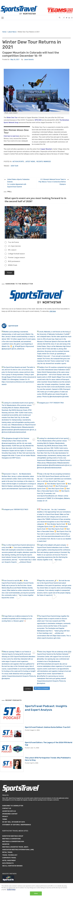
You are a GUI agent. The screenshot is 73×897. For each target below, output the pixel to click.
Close (36, 893)
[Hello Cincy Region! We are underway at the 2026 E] (54, 667)
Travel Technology (9, 855)
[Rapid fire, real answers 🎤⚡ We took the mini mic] (54, 596)
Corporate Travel (9, 857)
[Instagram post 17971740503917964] (54, 419)
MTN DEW (38, 120)
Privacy (5, 816)
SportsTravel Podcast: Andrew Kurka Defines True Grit (47, 727)
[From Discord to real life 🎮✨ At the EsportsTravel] (19, 596)
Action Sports (18, 161)
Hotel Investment (9, 860)
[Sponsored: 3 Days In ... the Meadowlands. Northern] (19, 490)
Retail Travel (7, 852)
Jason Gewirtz (29, 59)
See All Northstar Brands (12, 866)
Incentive (5, 844)
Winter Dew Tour (12, 117)
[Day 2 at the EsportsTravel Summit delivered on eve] (19, 561)
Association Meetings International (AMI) (18, 849)
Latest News (12, 32)
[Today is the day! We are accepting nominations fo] (54, 490)
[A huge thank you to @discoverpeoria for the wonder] (19, 632)
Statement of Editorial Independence (16, 824)
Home (4, 32)
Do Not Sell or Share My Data (13, 822)
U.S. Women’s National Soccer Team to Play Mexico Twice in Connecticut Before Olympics (52, 181)
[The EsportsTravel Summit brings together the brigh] (54, 632)
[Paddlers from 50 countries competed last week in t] (54, 383)
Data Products (7, 863)
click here (52, 311)
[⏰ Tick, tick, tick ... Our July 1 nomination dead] (54, 525)
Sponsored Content (9, 814)
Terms (4, 819)
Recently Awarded (43, 161)
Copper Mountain (46, 149)
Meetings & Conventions (11, 838)
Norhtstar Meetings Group (12, 836)
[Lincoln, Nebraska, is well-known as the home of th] (54, 347)
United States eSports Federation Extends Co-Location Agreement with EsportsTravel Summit (18, 183)
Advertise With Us (9, 811)
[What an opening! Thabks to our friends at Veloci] (19, 667)
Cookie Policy (11, 889)
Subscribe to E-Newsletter (12, 805)
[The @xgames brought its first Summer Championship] (19, 454)
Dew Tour (14, 166)
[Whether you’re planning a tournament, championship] (19, 347)
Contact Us (6, 808)
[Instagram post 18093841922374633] (19, 525)
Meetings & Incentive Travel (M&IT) (15, 847)
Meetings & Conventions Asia (13, 841)
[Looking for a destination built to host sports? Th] (19, 419)
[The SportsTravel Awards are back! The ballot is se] (19, 383)
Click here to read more (11, 136)
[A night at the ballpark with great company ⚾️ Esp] (54, 561)
